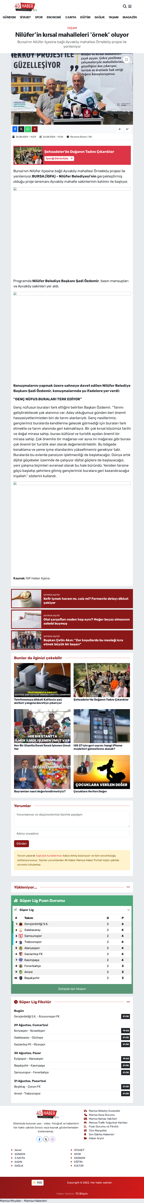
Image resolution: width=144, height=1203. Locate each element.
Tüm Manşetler (98, 1130)
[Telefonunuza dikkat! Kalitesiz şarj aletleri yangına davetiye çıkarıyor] (42, 680)
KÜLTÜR (79, 1165)
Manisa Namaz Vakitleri (103, 1118)
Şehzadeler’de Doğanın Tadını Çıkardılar (101, 699)
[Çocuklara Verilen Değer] (102, 772)
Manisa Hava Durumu (102, 1114)
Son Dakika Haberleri (101, 1134)
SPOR (39, 17)
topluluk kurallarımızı (49, 855)
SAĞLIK (99, 17)
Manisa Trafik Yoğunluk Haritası (108, 1122)
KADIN (18, 1161)
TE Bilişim (82, 1193)
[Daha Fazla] (35, 129)
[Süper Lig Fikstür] (128, 1002)
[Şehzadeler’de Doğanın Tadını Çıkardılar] (102, 680)
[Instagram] (52, 1139)
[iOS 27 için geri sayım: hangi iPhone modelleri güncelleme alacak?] (102, 726)
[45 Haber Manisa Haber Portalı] (24, 6)
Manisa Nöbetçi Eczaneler (104, 1110)
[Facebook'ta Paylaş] (14, 129)
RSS (39, 1182)
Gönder (22, 843)
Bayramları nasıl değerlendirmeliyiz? (40, 791)
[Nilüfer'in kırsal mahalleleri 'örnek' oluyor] (72, 89)
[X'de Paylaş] (21, 129)
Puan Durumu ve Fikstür (104, 1126)
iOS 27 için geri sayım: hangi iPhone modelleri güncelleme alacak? (98, 747)
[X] (46, 1139)
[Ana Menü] (130, 6)
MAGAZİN (130, 17)
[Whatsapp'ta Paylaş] (28, 129)
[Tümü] (128, 887)
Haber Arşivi (96, 1138)
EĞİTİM (85, 17)
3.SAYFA (70, 17)
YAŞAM (114, 17)
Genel (18, 1150)
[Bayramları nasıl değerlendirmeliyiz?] (42, 772)
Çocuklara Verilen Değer (90, 791)
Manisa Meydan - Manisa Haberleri (23, 1200)
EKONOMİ (54, 17)
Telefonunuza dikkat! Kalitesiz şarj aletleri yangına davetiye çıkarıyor (38, 701)
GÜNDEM (9, 17)
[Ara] (125, 6)
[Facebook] (39, 1139)
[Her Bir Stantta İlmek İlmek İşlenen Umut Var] (42, 726)
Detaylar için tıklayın (72, 989)
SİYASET (25, 17)
